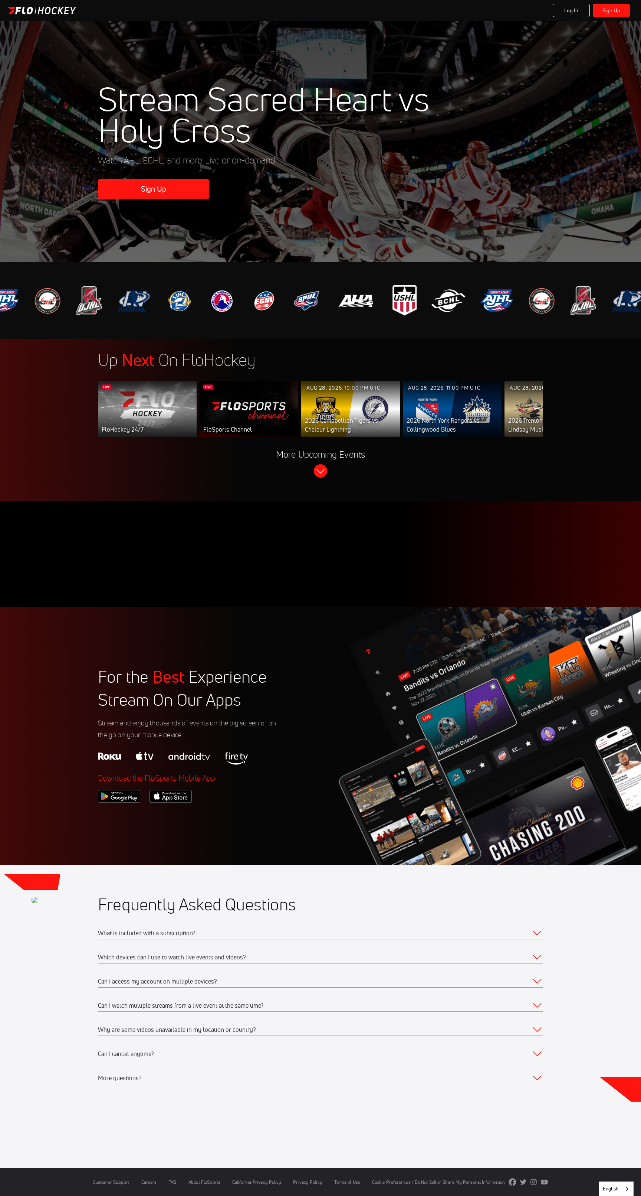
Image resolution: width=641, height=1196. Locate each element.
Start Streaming (147, 416)
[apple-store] (170, 815)
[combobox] (616, 1189)
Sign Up (611, 10)
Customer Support (111, 1182)
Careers (149, 1182)
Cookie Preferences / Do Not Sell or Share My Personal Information (438, 1182)
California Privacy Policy (256, 1182)
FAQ (172, 1182)
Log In (571, 10)
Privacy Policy (307, 1182)
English (610, 1189)
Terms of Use (347, 1182)
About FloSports (204, 1182)
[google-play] (119, 815)
